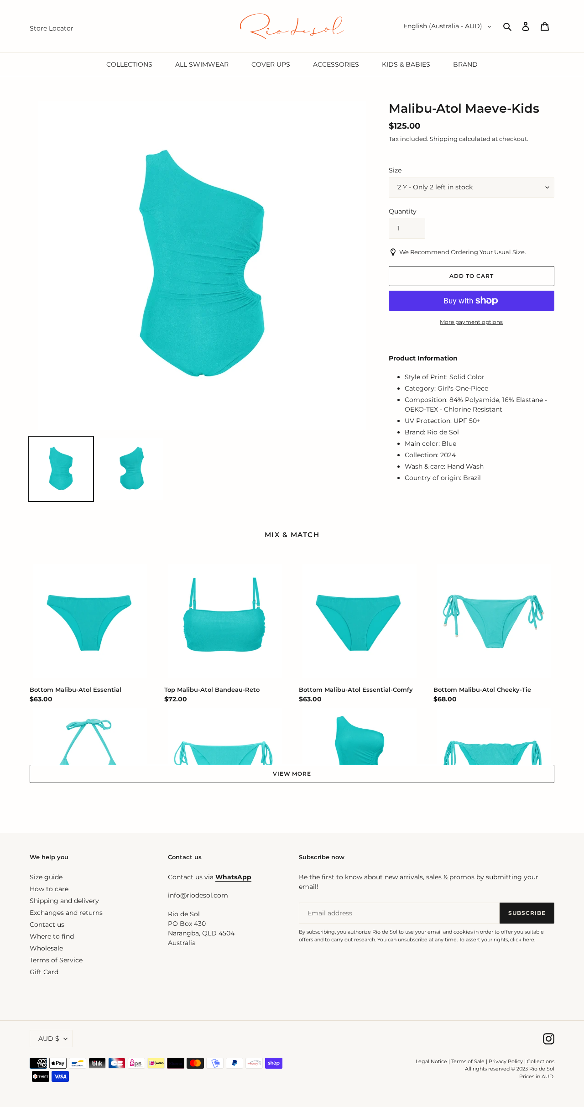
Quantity (403, 211)
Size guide (46, 877)
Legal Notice (431, 1061)
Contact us (47, 924)
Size (395, 170)
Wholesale (46, 948)
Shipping (444, 138)
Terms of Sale (468, 1061)
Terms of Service (56, 960)
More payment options (471, 322)
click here (522, 939)
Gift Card (44, 972)
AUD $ (48, 1038)
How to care (49, 889)
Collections (540, 1061)
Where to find (52, 936)
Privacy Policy (506, 1061)
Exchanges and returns (66, 913)
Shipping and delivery (64, 901)
